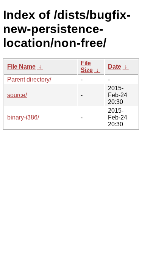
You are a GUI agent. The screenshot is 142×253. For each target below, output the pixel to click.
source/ (17, 95)
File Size (87, 66)
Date (114, 66)
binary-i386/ (23, 117)
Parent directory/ (29, 79)
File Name (21, 66)
